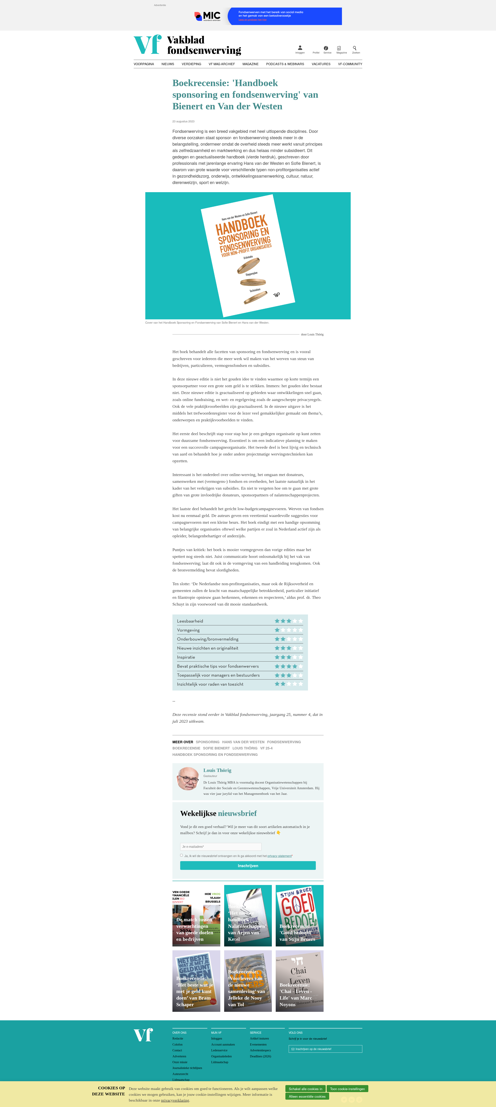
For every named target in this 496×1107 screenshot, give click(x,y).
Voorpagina (144, 64)
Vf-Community (350, 64)
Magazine (251, 64)
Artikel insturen (259, 1038)
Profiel (316, 52)
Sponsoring (208, 741)
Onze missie (179, 1062)
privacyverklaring (175, 1100)
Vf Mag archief (222, 64)
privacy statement (280, 856)
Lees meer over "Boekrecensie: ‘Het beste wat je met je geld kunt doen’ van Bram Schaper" (196, 981)
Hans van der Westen (243, 741)
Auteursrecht (180, 1074)
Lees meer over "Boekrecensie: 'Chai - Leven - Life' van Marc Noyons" (300, 981)
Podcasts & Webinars (285, 64)
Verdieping (191, 64)
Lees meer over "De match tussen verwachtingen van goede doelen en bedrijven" (196, 915)
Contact (177, 1050)
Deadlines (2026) (260, 1056)
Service (255, 1032)
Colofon (177, 1044)
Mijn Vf (216, 1032)
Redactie (177, 1038)
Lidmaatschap (180, 1079)
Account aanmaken (223, 1044)
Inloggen (300, 52)
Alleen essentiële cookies (307, 1096)
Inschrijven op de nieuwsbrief (313, 1049)
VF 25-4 (266, 748)
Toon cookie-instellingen (347, 1088)
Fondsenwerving (284, 741)
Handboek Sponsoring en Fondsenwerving (215, 754)
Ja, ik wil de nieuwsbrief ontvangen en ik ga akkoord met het (238, 856)
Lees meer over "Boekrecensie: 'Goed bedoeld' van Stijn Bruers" (300, 915)
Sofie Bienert (216, 748)
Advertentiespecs (260, 1050)
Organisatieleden (221, 1056)
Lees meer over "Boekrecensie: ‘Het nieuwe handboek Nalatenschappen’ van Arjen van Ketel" (248, 915)
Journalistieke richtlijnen (187, 1068)
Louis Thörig (315, 334)
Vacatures (321, 64)
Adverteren (179, 1056)
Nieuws (168, 64)
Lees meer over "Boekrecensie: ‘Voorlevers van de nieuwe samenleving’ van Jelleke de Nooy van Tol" (248, 981)
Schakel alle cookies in (305, 1088)
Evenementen (258, 1044)
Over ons (179, 1032)
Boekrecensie (186, 748)
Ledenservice (219, 1050)
